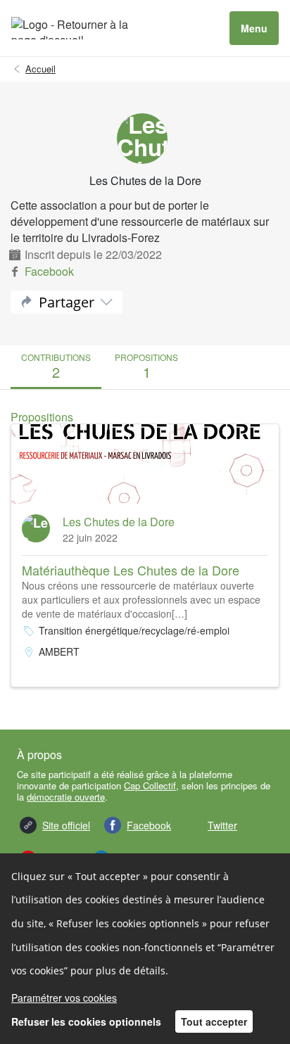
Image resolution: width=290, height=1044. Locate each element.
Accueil (40, 69)
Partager (66, 302)
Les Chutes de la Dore (119, 522)
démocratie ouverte (66, 796)
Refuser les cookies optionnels (86, 1021)
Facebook (49, 271)
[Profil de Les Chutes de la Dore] (145, 139)
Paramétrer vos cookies (64, 998)
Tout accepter (214, 1021)
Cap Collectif (150, 785)
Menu (254, 28)
